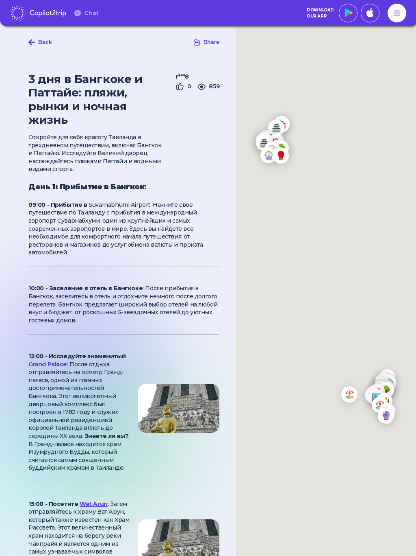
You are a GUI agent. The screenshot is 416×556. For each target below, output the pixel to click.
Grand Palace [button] (47, 364)
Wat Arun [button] (94, 504)
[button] (386, 415)
